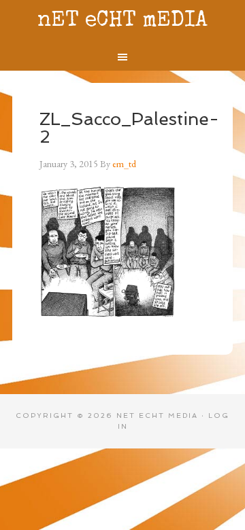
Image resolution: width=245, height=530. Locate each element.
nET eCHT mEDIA (122, 21)
